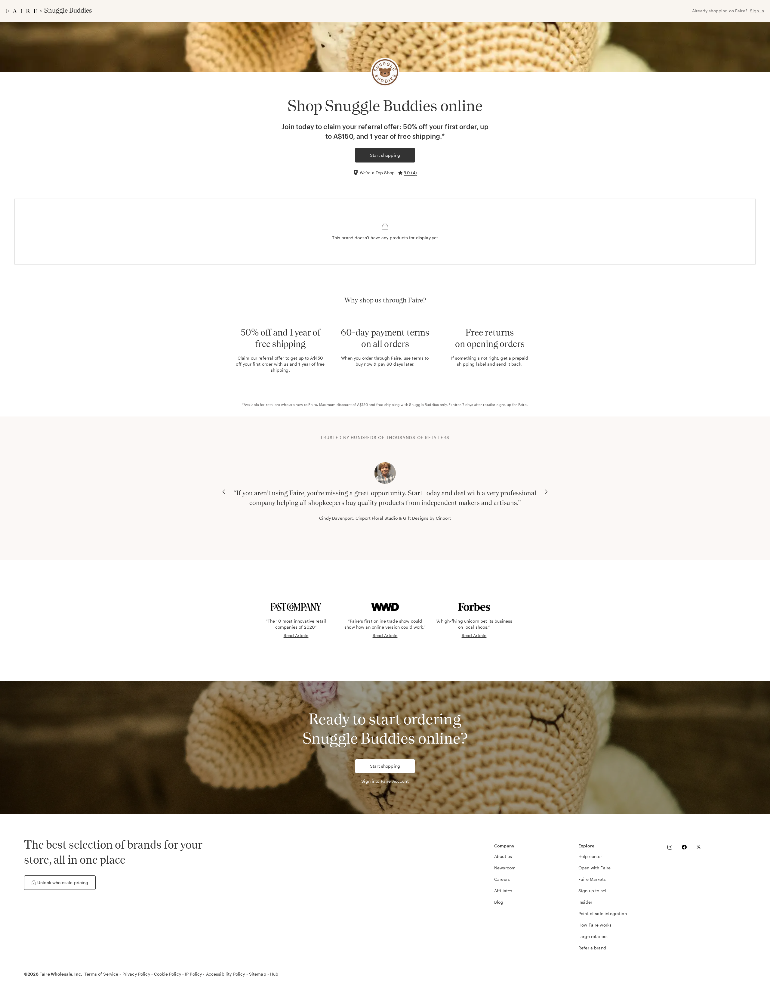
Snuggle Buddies (424, 404)
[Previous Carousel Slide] (224, 491)
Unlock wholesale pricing (62, 882)
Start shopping (385, 155)
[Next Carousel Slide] (546, 491)
